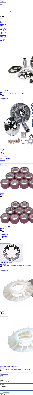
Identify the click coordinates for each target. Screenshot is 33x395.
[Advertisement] (16, 13)
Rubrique (1, 18)
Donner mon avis (2, 98)
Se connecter (4, 386)
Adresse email (1, 384)
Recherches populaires (2, 23)
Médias (1, 4)
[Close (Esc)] (0, 378)
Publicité (1, 377)
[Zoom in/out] (2, 378)
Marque (1, 21)
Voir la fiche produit (6, 98)
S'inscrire (5, 394)
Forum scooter (1, 3)
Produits (1, 5)
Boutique (1, 22)
